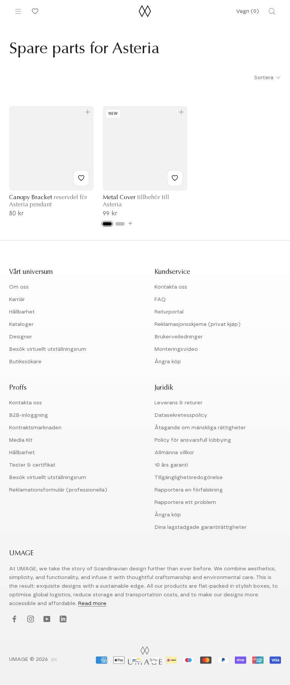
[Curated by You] (34, 11)
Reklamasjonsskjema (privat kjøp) (197, 324)
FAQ (160, 299)
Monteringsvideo (176, 349)
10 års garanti (171, 465)
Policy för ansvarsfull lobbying (192, 440)
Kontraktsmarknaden (35, 427)
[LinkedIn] (62, 619)
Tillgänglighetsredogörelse (188, 477)
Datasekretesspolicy (180, 415)
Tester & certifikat (32, 465)
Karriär (17, 299)
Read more (92, 603)
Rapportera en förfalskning (188, 490)
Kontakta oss (170, 287)
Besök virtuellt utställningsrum (47, 349)
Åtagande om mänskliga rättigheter (200, 427)
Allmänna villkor (174, 452)
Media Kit (20, 440)
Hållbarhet (22, 312)
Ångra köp (167, 361)
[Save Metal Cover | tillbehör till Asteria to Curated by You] (175, 178)
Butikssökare (25, 361)
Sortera (264, 77)
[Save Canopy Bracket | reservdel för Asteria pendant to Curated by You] (81, 178)
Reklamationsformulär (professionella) (58, 490)
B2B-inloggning (28, 415)
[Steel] (120, 224)
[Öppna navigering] (18, 11)
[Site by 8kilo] (54, 660)
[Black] (107, 224)
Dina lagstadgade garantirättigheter (200, 527)
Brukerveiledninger (178, 336)
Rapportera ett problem (185, 502)
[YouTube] (46, 619)
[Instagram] (29, 619)
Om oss (19, 287)
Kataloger (21, 324)
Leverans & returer (178, 402)
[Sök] (272, 11)
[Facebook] (13, 619)
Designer (20, 336)
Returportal (169, 312)
